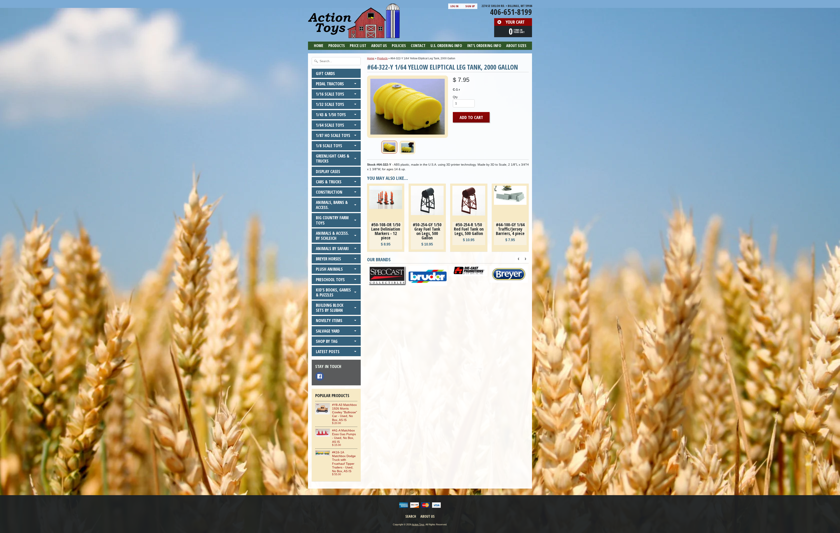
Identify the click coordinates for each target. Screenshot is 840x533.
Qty (455, 97)
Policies (399, 45)
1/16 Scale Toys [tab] (330, 94)
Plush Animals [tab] (329, 269)
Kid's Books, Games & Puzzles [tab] (333, 292)
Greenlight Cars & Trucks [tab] (332, 158)
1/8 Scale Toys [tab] (329, 146)
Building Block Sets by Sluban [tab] (329, 307)
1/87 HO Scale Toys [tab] (333, 135)
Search (410, 516)
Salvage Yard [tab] (328, 331)
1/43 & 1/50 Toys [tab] (331, 114)
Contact (418, 45)
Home (318, 45)
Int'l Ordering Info (484, 45)
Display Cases (328, 171)
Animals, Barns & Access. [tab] (332, 204)
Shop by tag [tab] (327, 341)
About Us (379, 45)
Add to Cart (471, 117)
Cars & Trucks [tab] (328, 182)
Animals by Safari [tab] (332, 248)
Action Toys (418, 524)
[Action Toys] (354, 35)
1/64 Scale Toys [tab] (330, 125)
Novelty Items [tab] (329, 320)
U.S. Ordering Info (446, 45)
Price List (358, 45)
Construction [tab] (329, 192)
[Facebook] (319, 376)
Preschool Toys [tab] (330, 279)
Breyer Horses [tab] (328, 259)
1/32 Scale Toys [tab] (330, 104)
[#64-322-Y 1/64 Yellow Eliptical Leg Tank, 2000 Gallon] (389, 147)
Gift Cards (325, 73)
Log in (454, 6)
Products (336, 45)
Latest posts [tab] (328, 351)
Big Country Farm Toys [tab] (332, 220)
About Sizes (516, 45)
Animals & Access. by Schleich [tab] (332, 235)
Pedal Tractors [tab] (330, 84)
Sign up (470, 6)
